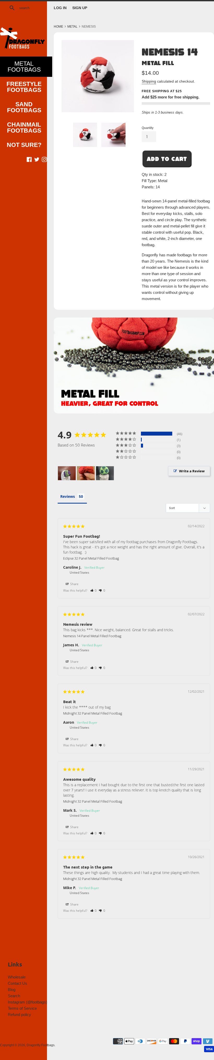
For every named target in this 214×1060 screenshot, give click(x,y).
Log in (60, 8)
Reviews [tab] (67, 496)
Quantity (147, 128)
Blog (11, 989)
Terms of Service (22, 1008)
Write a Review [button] (192, 471)
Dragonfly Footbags (41, 1045)
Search (14, 996)
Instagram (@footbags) (27, 1002)
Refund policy (19, 1014)
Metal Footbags (24, 66)
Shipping (149, 81)
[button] (94, 590)
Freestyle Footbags (24, 86)
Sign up (79, 8)
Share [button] (74, 584)
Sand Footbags (24, 107)
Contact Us (17, 983)
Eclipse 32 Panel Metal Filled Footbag (91, 558)
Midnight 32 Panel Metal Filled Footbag (92, 713)
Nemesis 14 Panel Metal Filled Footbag (92, 636)
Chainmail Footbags (24, 127)
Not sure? (24, 144)
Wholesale (17, 977)
